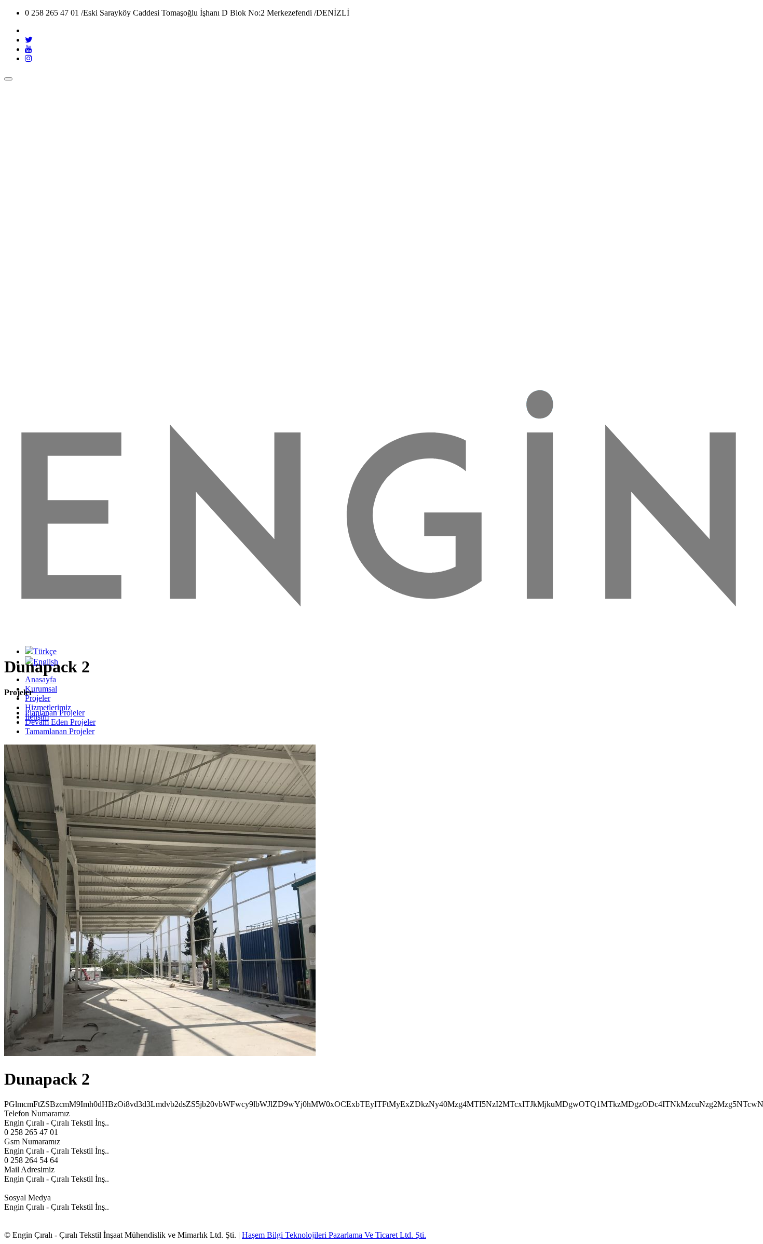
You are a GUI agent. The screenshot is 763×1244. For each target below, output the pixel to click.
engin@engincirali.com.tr (45, 1188)
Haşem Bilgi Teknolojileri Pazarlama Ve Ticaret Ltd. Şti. (334, 1235)
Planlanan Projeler (55, 712)
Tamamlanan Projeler (59, 731)
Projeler (37, 698)
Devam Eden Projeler (60, 722)
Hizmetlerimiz (48, 707)
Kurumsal (41, 688)
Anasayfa (40, 679)
